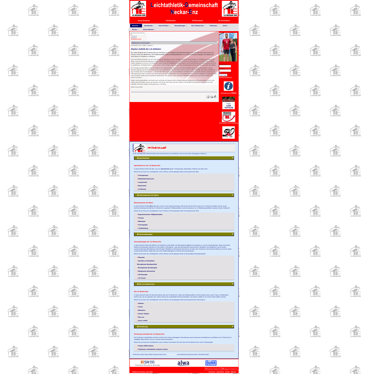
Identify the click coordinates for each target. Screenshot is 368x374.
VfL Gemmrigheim (224, 20)
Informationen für (228, 93)
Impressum (212, 371)
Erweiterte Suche (136, 39)
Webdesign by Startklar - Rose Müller (142, 371)
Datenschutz (220, 371)
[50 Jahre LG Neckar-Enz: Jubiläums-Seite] (228, 132)
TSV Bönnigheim (197, 20)
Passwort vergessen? (225, 77)
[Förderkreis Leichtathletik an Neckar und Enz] (228, 116)
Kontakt (227, 371)
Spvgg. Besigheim (144, 20)
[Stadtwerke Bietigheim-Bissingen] (147, 363)
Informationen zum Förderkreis (228, 123)
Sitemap (233, 371)
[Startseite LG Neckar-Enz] (184, 8)
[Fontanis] (183, 363)
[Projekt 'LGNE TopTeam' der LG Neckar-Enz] (228, 103)
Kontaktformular (172, 354)
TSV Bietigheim (171, 20)
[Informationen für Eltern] (228, 86)
